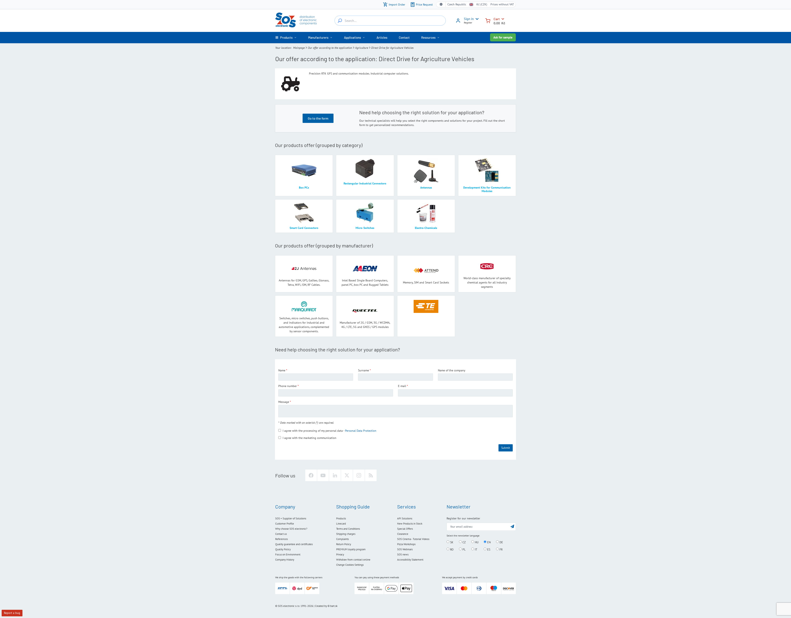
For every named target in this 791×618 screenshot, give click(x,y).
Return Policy (343, 544)
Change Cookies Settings (350, 565)
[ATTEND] (426, 270)
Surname (363, 370)
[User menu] (476, 19)
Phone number (287, 386)
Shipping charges (345, 534)
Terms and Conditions (348, 529)
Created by (321, 606)
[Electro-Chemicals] (426, 212)
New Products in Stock (409, 523)
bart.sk (333, 606)
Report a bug (12, 613)
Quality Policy (283, 549)
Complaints (342, 539)
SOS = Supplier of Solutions (290, 518)
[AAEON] (365, 268)
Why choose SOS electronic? (291, 529)
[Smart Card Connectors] (304, 212)
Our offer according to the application (330, 48)
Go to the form (318, 118)
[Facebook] (311, 475)
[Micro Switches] (365, 212)
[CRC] (487, 266)
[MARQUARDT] (304, 306)
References (281, 539)
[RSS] (371, 475)
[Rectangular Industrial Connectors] (365, 168)
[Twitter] (347, 475)
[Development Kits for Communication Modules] (487, 170)
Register (468, 22)
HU (476, 542)
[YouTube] (323, 475)
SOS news (402, 554)
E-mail (402, 386)
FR (501, 549)
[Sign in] (458, 22)
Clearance (402, 534)
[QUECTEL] (365, 310)
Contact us (281, 534)
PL (464, 549)
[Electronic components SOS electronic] (296, 20)
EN (488, 542)
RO (451, 549)
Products (341, 518)
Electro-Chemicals (426, 228)
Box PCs (304, 187)
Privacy (340, 554)
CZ (464, 542)
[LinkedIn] (335, 475)
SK (451, 542)
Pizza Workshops (406, 544)
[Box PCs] (304, 170)
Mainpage (299, 48)
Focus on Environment (287, 554)
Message (283, 402)
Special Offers (405, 529)
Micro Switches (365, 228)
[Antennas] (426, 170)
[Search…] (340, 21)
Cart (497, 19)
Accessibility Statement (410, 559)
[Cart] (487, 20)
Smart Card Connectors (304, 228)
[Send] (512, 526)
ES (488, 549)
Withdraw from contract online (353, 559)
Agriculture (361, 48)
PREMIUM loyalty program (351, 549)
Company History (284, 559)
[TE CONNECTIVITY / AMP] (426, 306)
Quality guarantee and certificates (294, 544)
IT (475, 549)
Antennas (426, 187)
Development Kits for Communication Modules (487, 189)
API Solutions (404, 518)
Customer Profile (284, 523)
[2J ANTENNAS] (304, 268)
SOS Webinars (405, 549)
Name (281, 370)
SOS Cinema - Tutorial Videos (413, 539)
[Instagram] (359, 475)
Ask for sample (503, 37)
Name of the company (451, 370)
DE (501, 542)
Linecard (341, 523)
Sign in (469, 19)
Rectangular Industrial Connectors (365, 183)
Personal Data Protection (360, 431)
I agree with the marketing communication (309, 438)
